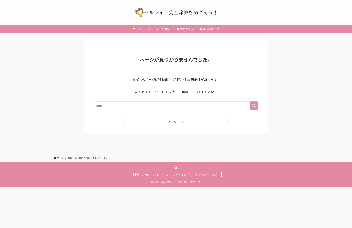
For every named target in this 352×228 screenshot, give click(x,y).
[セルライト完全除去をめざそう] (176, 12)
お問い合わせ (140, 174)
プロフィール (161, 174)
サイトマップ (181, 174)
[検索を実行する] (254, 105)
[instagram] (176, 167)
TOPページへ (176, 122)
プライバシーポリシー (206, 174)
